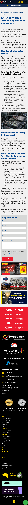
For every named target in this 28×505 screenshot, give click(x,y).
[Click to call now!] (18, 2)
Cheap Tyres (5, 469)
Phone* (4, 226)
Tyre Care (4, 424)
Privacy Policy (9, 253)
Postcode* (5, 236)
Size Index (4, 463)
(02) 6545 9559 (10, 379)
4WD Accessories (6, 436)
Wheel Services (6, 444)
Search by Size (6, 420)
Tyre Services (5, 442)
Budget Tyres (5, 467)
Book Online (6, 452)
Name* (4, 221)
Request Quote (7, 258)
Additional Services (7, 446)
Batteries (4, 438)
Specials (4, 448)
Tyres (3, 416)
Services (4, 434)
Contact (4, 450)
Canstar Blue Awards (7, 465)
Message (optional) (7, 241)
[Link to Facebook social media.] (14, 501)
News (3, 456)
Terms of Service (20, 253)
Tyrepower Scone (15, 5)
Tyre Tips (4, 426)
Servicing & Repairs (7, 440)
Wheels (4, 428)
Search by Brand (6, 422)
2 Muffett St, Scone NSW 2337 (14, 376)
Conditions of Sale (20, 496)
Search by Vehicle (6, 418)
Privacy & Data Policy (10, 496)
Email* (4, 231)
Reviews (4, 458)
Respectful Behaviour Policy (7, 497)
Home (4, 11)
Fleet (3, 454)
